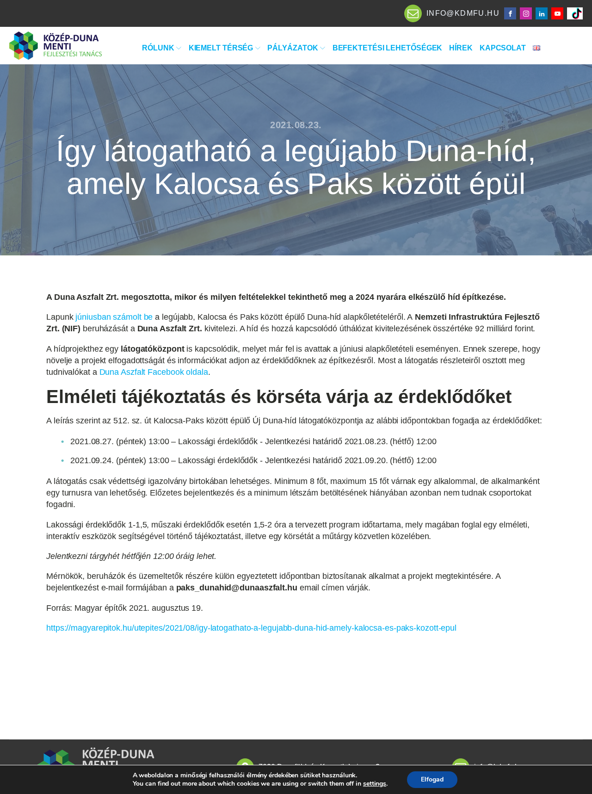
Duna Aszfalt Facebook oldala (153, 372)
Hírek (461, 48)
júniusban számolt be (114, 317)
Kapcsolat (503, 48)
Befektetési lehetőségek (388, 48)
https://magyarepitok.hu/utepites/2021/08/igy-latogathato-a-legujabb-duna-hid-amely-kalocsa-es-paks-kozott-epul (251, 628)
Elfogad (432, 779)
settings (374, 784)
